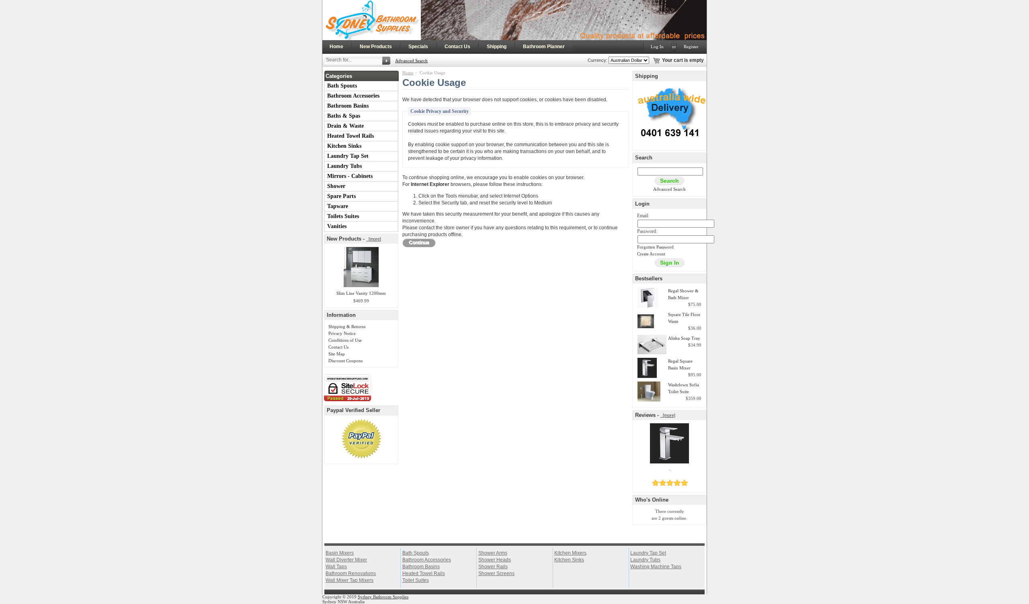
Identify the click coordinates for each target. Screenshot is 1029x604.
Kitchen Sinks (344, 146)
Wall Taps (336, 566)
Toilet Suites (415, 580)
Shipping (496, 46)
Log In (657, 46)
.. (669, 468)
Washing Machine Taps (655, 566)
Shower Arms (492, 553)
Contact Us (457, 46)
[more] (373, 239)
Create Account (651, 253)
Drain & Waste (345, 126)
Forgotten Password (655, 247)
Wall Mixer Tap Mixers (349, 580)
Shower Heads (494, 559)
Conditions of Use (345, 340)
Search (643, 158)
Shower (336, 186)
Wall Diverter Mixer (346, 559)
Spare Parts (341, 196)
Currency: (596, 60)
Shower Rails (493, 566)
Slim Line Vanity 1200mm (361, 293)
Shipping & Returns (346, 326)
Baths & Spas (343, 116)
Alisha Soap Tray (684, 338)
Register (691, 46)
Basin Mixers (340, 553)
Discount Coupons (345, 360)
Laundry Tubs (344, 166)
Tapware (337, 206)
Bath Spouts (342, 86)
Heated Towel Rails (350, 136)
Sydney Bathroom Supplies (383, 596)
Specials (418, 46)
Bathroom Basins (348, 106)
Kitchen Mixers (570, 553)
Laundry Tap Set (348, 156)
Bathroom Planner (544, 46)
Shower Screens (496, 573)
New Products (376, 46)
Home (336, 46)
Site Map (336, 353)
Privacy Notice (342, 333)
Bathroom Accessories (353, 96)
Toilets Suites (343, 216)
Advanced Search (411, 60)
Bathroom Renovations (351, 573)
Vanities (336, 226)
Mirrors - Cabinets (350, 176)
